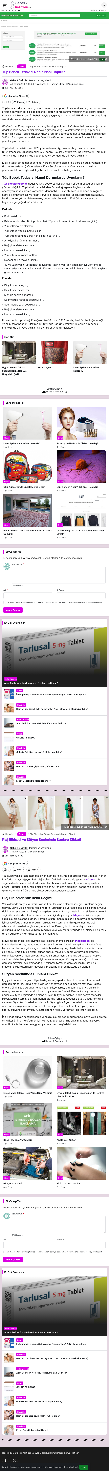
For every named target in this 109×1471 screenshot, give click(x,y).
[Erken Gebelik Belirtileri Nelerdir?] (54, 779)
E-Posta (61, 590)
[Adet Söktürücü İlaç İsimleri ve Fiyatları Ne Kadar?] (54, 657)
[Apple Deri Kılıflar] (81, 1124)
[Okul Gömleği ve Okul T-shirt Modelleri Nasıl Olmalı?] (81, 516)
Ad (5, 590)
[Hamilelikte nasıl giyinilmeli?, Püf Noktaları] (54, 766)
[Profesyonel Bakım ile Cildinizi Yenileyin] (81, 427)
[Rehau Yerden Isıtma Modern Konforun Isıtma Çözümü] (27, 516)
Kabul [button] (83, 1467)
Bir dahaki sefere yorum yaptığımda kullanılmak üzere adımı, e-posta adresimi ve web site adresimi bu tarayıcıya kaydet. (54, 602)
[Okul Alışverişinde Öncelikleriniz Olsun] (27, 471)
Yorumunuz (18, 564)
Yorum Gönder (13, 610)
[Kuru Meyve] (54, 358)
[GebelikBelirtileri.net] (20, 4)
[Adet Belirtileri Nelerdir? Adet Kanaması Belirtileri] (54, 723)
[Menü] (5, 5)
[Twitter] (14, 1460)
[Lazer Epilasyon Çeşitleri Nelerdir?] (90, 358)
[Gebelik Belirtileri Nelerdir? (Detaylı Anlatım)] (54, 751)
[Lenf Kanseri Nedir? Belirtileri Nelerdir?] (81, 471)
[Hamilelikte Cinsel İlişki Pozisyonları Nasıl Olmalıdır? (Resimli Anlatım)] (54, 708)
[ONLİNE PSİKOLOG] (54, 737)
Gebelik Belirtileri (19, 80)
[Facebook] (5, 1460)
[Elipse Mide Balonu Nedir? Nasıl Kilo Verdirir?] (27, 1078)
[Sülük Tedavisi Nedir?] (81, 1167)
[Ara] (104, 5)
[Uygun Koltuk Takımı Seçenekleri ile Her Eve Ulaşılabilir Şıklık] (19, 358)
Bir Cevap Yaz (13, 551)
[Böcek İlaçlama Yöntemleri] (27, 1124)
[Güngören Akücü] (27, 1167)
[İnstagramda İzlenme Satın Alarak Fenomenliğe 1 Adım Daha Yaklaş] (54, 694)
